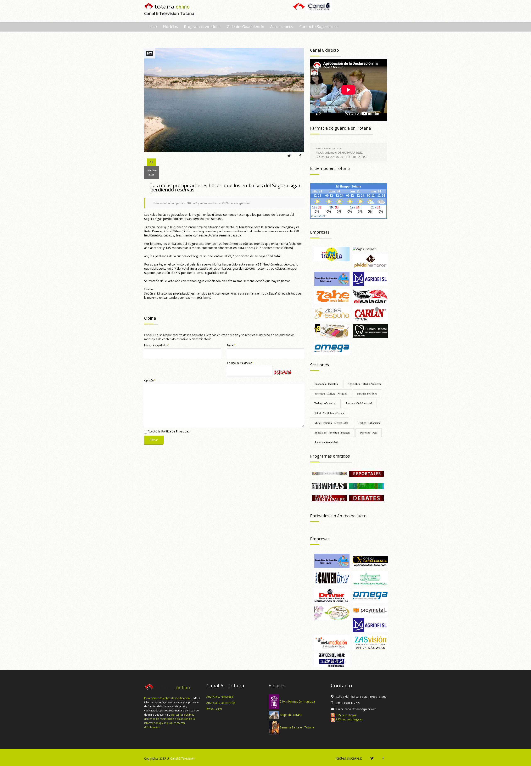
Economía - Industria (326, 383)
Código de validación (240, 363)
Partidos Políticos (367, 393)
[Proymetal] (370, 610)
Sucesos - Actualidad (326, 442)
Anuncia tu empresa (219, 696)
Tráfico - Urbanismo (369, 422)
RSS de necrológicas (349, 719)
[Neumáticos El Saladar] (370, 296)
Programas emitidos (202, 26)
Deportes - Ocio (368, 432)
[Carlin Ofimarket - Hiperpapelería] (370, 313)
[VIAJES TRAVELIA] (332, 254)
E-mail (231, 345)
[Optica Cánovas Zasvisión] (370, 642)
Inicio (152, 26)
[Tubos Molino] (370, 578)
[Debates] (366, 498)
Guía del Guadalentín (245, 26)
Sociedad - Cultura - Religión (330, 393)
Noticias (170, 26)
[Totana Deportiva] (366, 486)
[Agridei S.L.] (370, 278)
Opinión (149, 380)
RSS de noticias (345, 715)
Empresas (320, 232)
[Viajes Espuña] (332, 313)
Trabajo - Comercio (325, 403)
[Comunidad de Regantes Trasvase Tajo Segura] (332, 278)
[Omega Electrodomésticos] (332, 348)
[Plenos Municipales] (329, 498)
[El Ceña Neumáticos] (332, 595)
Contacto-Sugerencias (319, 26)
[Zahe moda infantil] (332, 296)
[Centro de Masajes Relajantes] (332, 613)
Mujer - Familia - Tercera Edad (331, 422)
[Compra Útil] (329, 473)
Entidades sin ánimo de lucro (338, 516)
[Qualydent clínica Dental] (370, 331)
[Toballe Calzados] (332, 331)
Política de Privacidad (175, 431)
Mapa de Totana (291, 714)
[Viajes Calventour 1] (332, 578)
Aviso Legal (214, 709)
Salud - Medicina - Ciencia (329, 413)
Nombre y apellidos (156, 345)
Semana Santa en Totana (297, 727)
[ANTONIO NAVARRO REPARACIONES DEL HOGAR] (332, 659)
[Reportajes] (366, 473)
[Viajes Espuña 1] (365, 249)
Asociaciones (281, 26)
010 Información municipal (297, 701)
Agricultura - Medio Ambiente (364, 383)
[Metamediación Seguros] (332, 642)
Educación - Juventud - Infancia (332, 432)
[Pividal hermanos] (370, 261)
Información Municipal (359, 403)
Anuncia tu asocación (220, 703)
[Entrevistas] (329, 486)
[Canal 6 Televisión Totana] (167, 6)
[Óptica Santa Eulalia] (370, 561)
